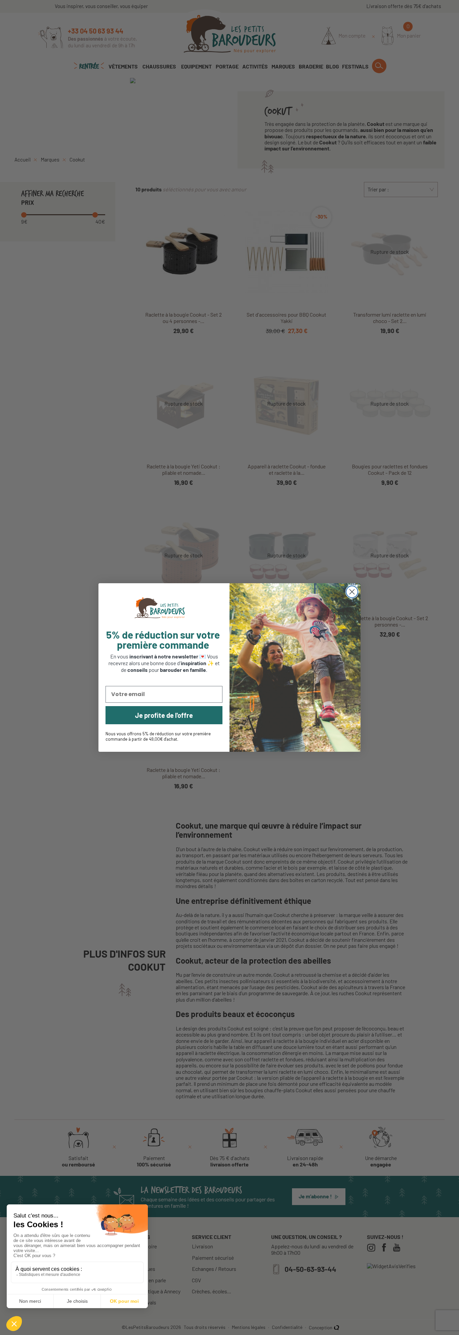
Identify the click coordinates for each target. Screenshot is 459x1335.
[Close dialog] (352, 592)
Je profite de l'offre (164, 715)
